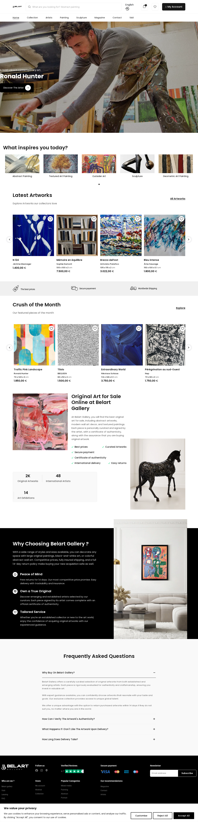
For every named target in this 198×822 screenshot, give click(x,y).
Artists (49, 17)
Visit (131, 17)
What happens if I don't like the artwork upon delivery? (75, 729)
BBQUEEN (28, 373)
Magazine (100, 17)
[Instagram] (41, 770)
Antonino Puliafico (65, 264)
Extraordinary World (80, 369)
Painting (64, 17)
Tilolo (27, 369)
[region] (99, 813)
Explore (180, 308)
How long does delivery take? (60, 739)
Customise (141, 815)
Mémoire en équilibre (26, 260)
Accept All (184, 815)
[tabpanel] (22, 167)
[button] (169, 120)
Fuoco (147, 260)
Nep (114, 373)
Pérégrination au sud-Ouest (129, 369)
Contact (117, 17)
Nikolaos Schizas (76, 373)
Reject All (162, 815)
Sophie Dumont (20, 264)
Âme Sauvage (107, 264)
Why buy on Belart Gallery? (58, 672)
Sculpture (81, 17)
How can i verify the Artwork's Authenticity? (68, 719)
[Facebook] (36, 770)
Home (16, 17)
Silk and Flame (164, 369)
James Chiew (162, 373)
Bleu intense (107, 260)
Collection (32, 17)
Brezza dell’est (65, 260)
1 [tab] (99, 184)
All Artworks (177, 199)
